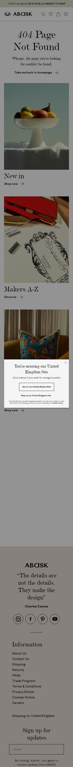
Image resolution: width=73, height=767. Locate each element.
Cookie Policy (57, 403)
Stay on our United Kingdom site (36, 395)
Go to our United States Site (36, 386)
